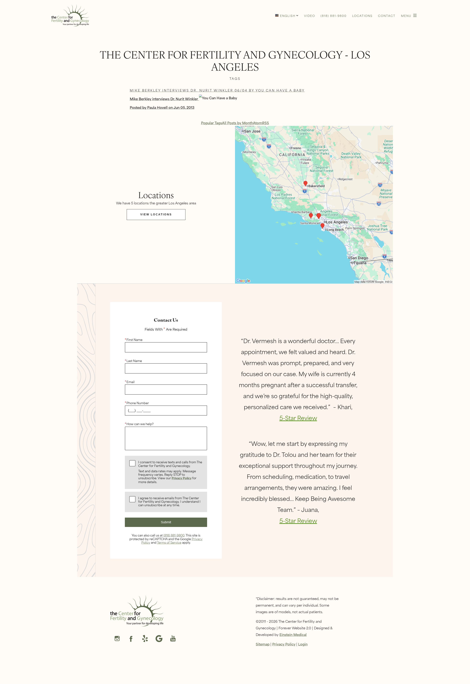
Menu (406, 15)
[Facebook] (131, 639)
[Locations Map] (314, 204)
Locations (362, 15)
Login (303, 644)
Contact (386, 15)
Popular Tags (211, 122)
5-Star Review (298, 417)
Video (309, 15)
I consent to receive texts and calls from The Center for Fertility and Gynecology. (170, 472)
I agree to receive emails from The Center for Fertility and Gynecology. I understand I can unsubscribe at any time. (169, 501)
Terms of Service (169, 542)
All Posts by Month (237, 122)
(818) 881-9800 (173, 535)
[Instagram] (117, 639)
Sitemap (263, 644)
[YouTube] (172, 639)
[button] (286, 15)
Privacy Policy (181, 478)
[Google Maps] (158, 639)
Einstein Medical (293, 634)
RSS (265, 122)
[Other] (145, 639)
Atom (257, 122)
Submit (166, 522)
